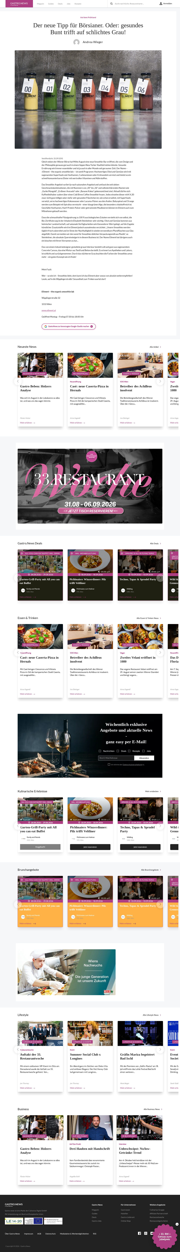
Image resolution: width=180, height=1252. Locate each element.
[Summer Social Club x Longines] (90, 1033)
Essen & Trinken (131, 374)
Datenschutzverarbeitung (132, 765)
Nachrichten (108, 751)
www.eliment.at (49, 310)
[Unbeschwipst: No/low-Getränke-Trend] (139, 1127)
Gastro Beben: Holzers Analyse (35, 388)
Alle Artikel (154, 347)
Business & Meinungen (34, 374)
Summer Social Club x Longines (85, 1056)
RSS (94, 1234)
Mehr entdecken (152, 791)
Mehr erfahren (26, 423)
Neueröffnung (80, 374)
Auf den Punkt (80, 1136)
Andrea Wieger (92, 42)
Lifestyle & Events (32, 1042)
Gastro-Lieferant (128, 1217)
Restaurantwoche (27, 1050)
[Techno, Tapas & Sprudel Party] (140, 562)
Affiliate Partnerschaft (159, 1213)
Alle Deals (154, 543)
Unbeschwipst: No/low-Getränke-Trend (134, 1150)
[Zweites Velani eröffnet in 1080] (140, 636)
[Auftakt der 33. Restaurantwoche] (40, 1033)
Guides (51, 4)
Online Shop (126, 1221)
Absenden (144, 758)
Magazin (40, 4)
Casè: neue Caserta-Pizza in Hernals (89, 388)
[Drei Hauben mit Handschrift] (90, 1127)
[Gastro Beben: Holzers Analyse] (40, 365)
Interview (122, 1144)
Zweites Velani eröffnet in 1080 (137, 659)
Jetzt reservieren (90, 847)
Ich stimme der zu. (127, 765)
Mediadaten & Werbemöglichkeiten (74, 1234)
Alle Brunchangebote (150, 870)
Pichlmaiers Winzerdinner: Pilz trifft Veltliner (88, 581)
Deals (60, 4)
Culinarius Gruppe (157, 1210)
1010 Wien (124, 382)
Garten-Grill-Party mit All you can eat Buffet (40, 581)
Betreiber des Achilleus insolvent (136, 388)
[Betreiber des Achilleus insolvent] (140, 365)
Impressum (28, 1234)
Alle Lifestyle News (151, 1015)
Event (72, 1050)
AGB (39, 1234)
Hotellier (124, 1213)
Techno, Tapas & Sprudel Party (138, 579)
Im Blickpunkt (129, 1136)
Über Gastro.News (12, 1234)
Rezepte (78, 4)
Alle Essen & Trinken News (148, 618)
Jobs (68, 4)
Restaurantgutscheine (159, 1221)
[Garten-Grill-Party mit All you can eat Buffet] (40, 562)
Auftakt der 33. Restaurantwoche (32, 1056)
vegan (172, 382)
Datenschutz (50, 1234)
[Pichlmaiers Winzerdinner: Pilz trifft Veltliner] (90, 562)
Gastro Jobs (97, 1221)
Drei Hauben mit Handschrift (90, 1149)
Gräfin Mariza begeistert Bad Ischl (137, 1056)
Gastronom (125, 1210)
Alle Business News (152, 1109)
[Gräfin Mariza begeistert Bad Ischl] (140, 1033)
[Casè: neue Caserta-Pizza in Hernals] (90, 365)
